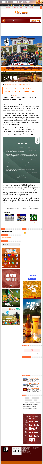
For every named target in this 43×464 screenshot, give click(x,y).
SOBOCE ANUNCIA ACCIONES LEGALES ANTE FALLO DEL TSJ (21, 84)
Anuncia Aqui (31, 7)
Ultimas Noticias (9, 84)
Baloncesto (38, 402)
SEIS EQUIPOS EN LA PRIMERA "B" (33, 383)
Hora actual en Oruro (18, 448)
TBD (27, 462)
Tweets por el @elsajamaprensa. (6, 237)
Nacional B (35, 404)
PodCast (21, 7)
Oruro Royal (27, 406)
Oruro (32, 402)
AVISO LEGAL (35, 447)
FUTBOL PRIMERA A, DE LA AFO (33, 378)
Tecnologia (34, 406)
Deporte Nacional (28, 400)
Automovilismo (28, 404)
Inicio (2, 7)
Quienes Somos (7, 7)
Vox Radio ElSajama (15, 7)
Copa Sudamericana (28, 408)
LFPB (27, 402)
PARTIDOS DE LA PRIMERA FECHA (33, 388)
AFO (35, 400)
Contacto (25, 7)
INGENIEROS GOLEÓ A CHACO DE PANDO (29, 67)
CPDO (35, 408)
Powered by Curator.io (37, 353)
